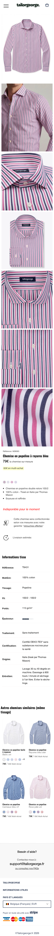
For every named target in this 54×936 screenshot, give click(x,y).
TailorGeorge (11, 883)
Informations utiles (15, 890)
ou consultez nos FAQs (27, 869)
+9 (23, 759)
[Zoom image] (48, 19)
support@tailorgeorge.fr (27, 864)
